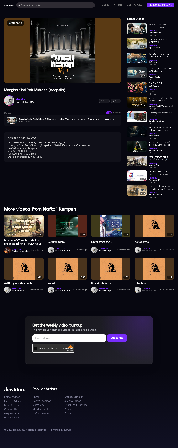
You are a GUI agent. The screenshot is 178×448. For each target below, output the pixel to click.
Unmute (15, 22)
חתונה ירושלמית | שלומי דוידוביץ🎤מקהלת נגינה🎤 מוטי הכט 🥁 (161, 158)
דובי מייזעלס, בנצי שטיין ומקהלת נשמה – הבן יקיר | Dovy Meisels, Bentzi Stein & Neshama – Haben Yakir (161, 25)
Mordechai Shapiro (43, 409)
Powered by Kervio (60, 429)
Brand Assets (11, 417)
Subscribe (117, 337)
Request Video (12, 413)
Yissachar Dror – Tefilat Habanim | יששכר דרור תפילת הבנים (161, 173)
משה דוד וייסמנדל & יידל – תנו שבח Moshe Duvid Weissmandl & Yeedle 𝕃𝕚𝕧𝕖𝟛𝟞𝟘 (160, 99)
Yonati (51, 283)
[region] (62, 50)
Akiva (36, 396)
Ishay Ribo (39, 405)
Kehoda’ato (142, 241)
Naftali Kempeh (41, 413)
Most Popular (135, 5)
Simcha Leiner (72, 401)
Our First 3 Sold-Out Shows (156, 84)
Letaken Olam (56, 241)
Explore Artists (12, 401)
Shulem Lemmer (73, 396)
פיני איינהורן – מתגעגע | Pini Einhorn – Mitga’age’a (160, 128)
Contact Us (10, 409)
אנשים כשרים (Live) (101, 241)
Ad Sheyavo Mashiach (18, 283)
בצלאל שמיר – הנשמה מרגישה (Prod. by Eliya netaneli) (160, 143)
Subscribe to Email (160, 5)
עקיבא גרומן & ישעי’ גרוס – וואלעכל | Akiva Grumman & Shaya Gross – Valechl (161, 187)
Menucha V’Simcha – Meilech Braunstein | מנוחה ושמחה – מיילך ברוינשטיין (22, 242)
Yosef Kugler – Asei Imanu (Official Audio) (161, 69)
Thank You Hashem (75, 405)
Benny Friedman (42, 401)
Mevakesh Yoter (101, 283)
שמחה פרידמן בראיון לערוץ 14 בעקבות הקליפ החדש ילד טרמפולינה (160, 114)
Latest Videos (12, 397)
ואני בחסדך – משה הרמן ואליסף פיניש (158, 40)
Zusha (67, 413)
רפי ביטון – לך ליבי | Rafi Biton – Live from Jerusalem (161, 55)
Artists (118, 5)
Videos (105, 5)
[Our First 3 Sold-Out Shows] (137, 87)
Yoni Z (68, 409)
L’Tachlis (140, 283)
